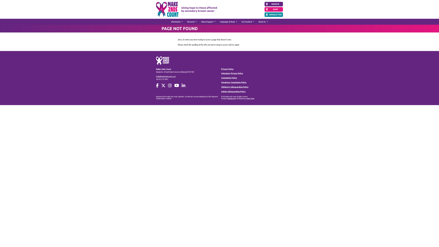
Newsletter (275, 15)
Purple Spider (250, 98)
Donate (275, 4)
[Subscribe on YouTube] (176, 85)
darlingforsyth (232, 98)
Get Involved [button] (247, 21)
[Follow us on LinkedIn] (183, 85)
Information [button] (176, 21)
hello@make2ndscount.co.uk (165, 76)
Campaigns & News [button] (228, 21)
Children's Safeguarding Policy (234, 87)
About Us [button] (262, 21)
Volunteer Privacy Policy (232, 73)
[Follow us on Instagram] (170, 85)
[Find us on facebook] (157, 85)
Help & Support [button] (207, 21)
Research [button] (191, 21)
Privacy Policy (227, 69)
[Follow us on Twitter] (163, 85)
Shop (275, 9)
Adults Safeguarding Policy (233, 92)
